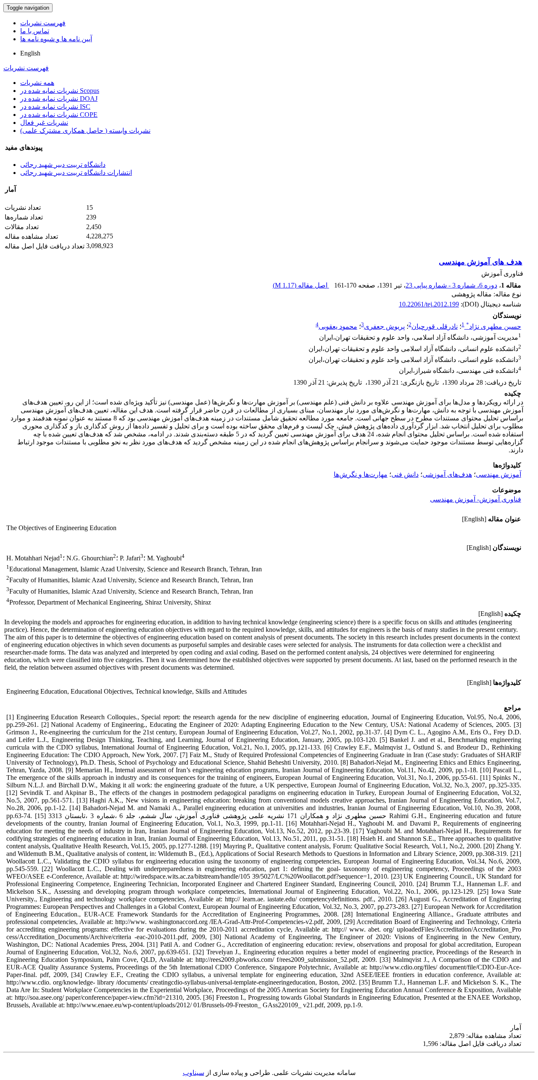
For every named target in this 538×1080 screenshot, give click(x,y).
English (30, 53)
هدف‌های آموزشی (447, 474)
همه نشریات (37, 82)
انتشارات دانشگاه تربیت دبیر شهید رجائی (76, 172)
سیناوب (193, 1072)
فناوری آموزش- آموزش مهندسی (475, 499)
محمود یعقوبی (338, 326)
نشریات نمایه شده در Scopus (59, 90)
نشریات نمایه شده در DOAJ (59, 98)
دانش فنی (405, 474)
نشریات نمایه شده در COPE (59, 114)
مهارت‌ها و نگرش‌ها (361, 474)
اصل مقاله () (301, 285)
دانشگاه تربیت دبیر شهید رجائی (62, 164)
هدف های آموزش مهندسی (480, 262)
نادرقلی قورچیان (434, 326)
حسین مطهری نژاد (493, 326)
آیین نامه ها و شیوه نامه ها (56, 38)
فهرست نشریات (43, 22)
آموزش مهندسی (498, 474)
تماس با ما (34, 30)
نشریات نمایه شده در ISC (55, 106)
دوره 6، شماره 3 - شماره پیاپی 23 (451, 285)
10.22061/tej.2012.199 (429, 304)
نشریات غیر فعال (44, 122)
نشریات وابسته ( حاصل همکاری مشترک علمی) (85, 130)
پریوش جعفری (384, 326)
